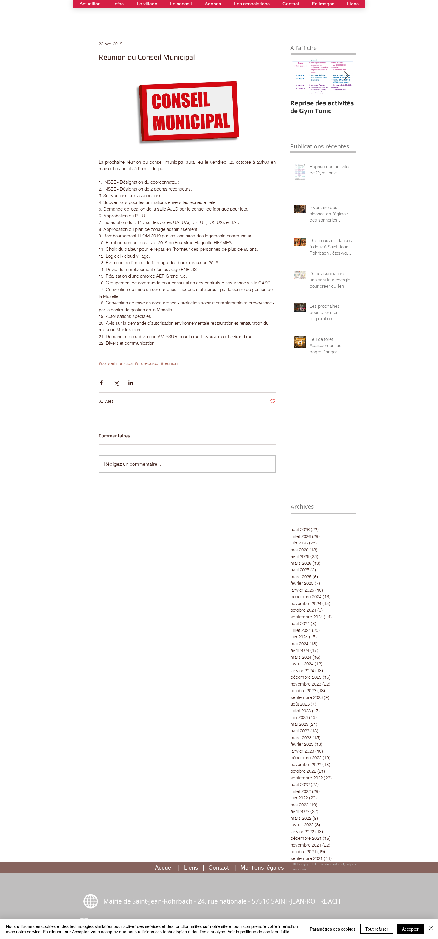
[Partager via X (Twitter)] (116, 383)
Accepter (410, 929)
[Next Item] (346, 76)
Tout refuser (376, 929)
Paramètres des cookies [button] (332, 929)
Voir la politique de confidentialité (258, 932)
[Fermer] (430, 928)
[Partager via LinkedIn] (130, 383)
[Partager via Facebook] (101, 383)
